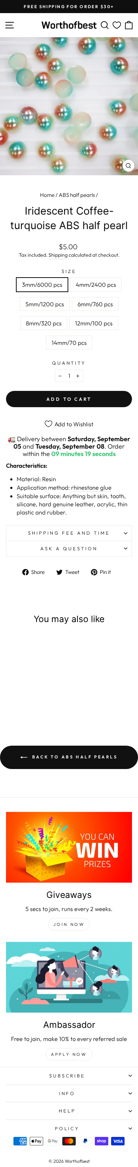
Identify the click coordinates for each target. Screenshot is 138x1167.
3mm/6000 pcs (42, 284)
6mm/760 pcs (95, 304)
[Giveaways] (69, 847)
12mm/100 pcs (94, 323)
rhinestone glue (91, 487)
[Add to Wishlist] (45, 644)
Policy (67, 1128)
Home (47, 195)
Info (67, 1093)
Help (67, 1111)
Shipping (58, 255)
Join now (69, 924)
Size (69, 271)
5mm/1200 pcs (44, 304)
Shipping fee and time (69, 533)
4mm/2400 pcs (96, 284)
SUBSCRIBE (67, 1075)
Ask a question (69, 548)
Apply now (69, 1054)
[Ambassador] (69, 977)
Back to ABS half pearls (73, 756)
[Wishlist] (116, 25)
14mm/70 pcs (69, 342)
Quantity (69, 363)
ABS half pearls (77, 195)
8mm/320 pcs (44, 323)
